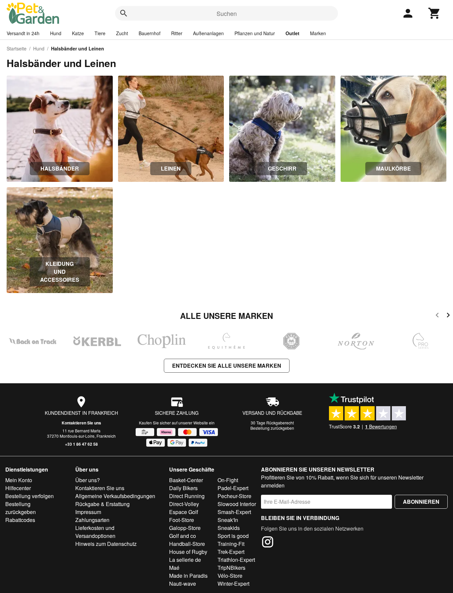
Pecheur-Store (234, 496)
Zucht (122, 33)
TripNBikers (231, 567)
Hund (55, 33)
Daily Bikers (183, 488)
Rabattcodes (20, 520)
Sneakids (229, 528)
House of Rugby (188, 552)
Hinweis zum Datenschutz (106, 544)
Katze (78, 33)
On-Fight (228, 480)
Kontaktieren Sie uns (81, 422)
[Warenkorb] (434, 13)
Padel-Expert (233, 488)
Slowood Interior (237, 504)
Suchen (227, 13)
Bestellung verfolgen (29, 496)
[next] (448, 316)
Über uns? (87, 480)
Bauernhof (150, 33)
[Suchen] (123, 13)
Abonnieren (421, 501)
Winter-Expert (233, 583)
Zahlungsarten (92, 520)
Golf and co (182, 536)
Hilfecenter (18, 488)
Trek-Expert (231, 552)
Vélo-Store (230, 575)
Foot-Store (181, 520)
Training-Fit (231, 544)
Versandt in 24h (23, 33)
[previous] (437, 316)
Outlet (292, 33)
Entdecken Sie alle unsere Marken (226, 365)
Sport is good (233, 536)
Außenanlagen (208, 33)
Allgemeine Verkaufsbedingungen (115, 496)
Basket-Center (186, 480)
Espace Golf (183, 512)
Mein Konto (18, 480)
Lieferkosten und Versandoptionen (95, 532)
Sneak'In (228, 520)
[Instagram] (267, 543)
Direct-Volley (184, 504)
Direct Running (187, 496)
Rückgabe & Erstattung (102, 504)
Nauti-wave (182, 583)
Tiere (100, 33)
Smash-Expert (234, 512)
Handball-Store (187, 544)
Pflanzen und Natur (254, 33)
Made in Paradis (188, 575)
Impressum (88, 512)
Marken (318, 33)
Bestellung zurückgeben (272, 428)
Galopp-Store (185, 528)
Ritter (176, 33)
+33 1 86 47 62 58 (81, 444)
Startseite (17, 48)
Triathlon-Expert (236, 559)
